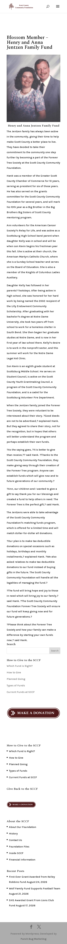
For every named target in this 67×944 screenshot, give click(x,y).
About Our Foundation (22, 827)
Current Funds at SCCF (21, 692)
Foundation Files (19, 846)
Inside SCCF (16, 853)
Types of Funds (16, 685)
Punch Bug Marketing (33, 938)
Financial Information (22, 859)
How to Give (14, 672)
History (13, 833)
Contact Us (15, 840)
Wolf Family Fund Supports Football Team (34, 888)
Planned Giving (16, 678)
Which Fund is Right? (20, 665)
